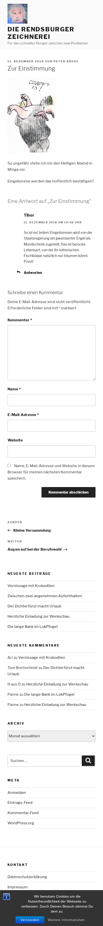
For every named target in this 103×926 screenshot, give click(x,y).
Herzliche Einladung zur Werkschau (39, 616)
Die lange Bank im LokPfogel (33, 626)
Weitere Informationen (66, 920)
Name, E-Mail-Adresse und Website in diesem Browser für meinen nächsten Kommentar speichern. (51, 472)
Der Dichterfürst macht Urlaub (34, 606)
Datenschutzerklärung (27, 877)
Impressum (18, 887)
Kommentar (20, 320)
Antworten (33, 272)
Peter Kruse (66, 61)
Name (14, 389)
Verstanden (29, 920)
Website (15, 440)
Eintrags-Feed (20, 802)
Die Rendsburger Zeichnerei (41, 33)
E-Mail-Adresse (23, 415)
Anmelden (17, 792)
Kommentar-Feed (23, 813)
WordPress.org (21, 823)
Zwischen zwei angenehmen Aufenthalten (45, 596)
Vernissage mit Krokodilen (31, 586)
